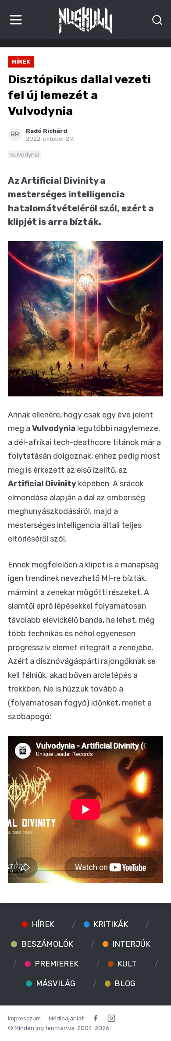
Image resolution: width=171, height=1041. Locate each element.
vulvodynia (24, 154)
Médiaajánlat (66, 1018)
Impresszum (24, 1018)
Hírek (21, 61)
